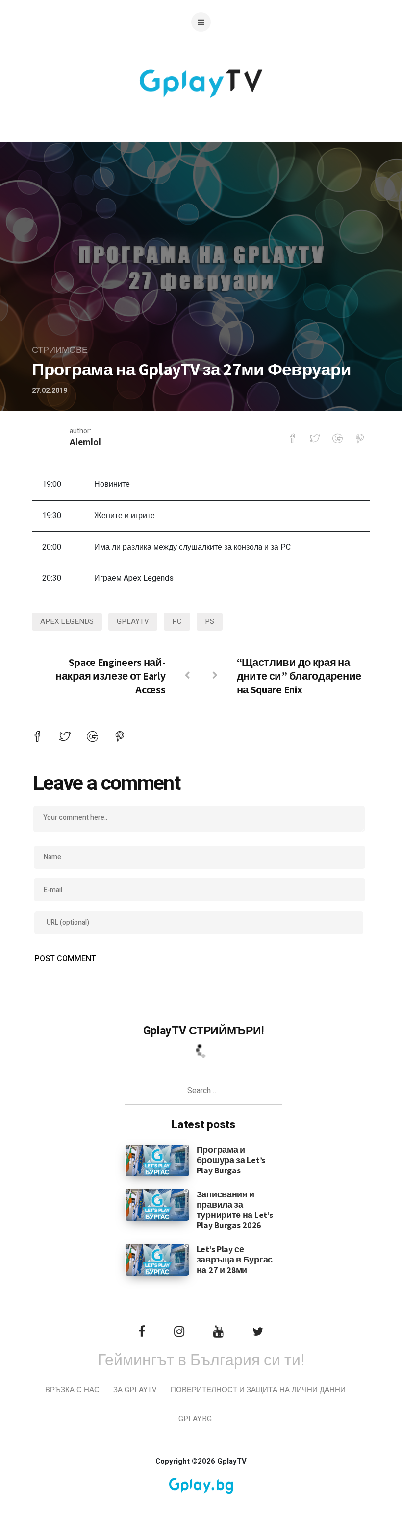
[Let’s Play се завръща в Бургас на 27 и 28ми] (157, 1259)
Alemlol (85, 442)
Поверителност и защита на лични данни (258, 1389)
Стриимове (60, 350)
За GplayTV (135, 1389)
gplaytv (133, 621)
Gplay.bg (195, 1418)
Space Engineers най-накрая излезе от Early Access (110, 675)
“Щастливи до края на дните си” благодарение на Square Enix (299, 675)
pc (177, 621)
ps (209, 621)
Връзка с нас (72, 1389)
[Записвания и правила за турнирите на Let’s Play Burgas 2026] (157, 1205)
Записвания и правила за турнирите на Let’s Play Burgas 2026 (235, 1210)
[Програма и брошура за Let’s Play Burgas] (157, 1160)
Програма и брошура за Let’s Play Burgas (231, 1160)
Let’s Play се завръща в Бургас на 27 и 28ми (235, 1259)
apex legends (67, 621)
